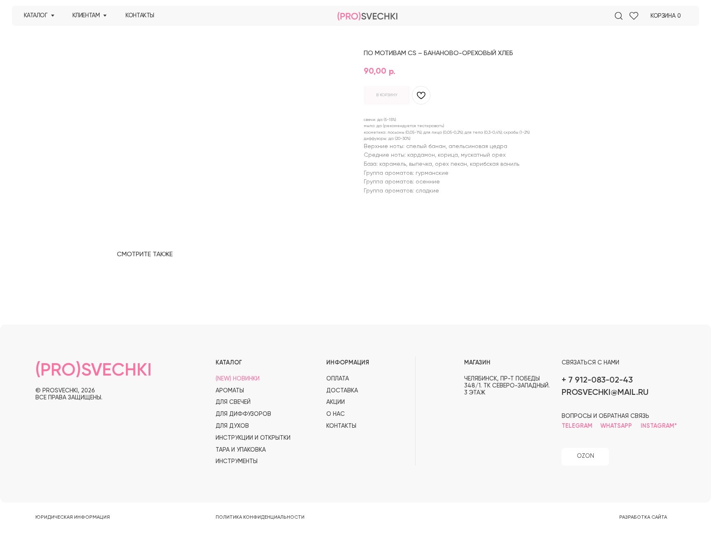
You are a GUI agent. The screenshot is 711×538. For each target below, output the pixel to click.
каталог (36, 16)
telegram (577, 426)
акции (335, 402)
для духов (232, 426)
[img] (618, 16)
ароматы (230, 391)
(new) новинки (238, 379)
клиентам (86, 16)
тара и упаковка (241, 450)
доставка (342, 391)
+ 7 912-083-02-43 (597, 380)
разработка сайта (643, 517)
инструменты (237, 461)
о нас (335, 414)
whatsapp (616, 426)
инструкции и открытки (253, 438)
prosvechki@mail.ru (605, 392)
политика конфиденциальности (260, 517)
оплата (337, 379)
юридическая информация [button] (72, 517)
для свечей (233, 402)
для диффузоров (243, 414)
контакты (139, 16)
